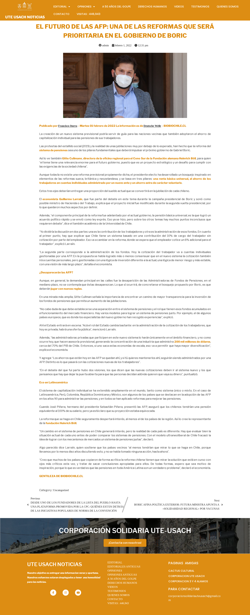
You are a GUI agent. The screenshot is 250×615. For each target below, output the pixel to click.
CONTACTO (115, 599)
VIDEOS (112, 586)
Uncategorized (61, 490)
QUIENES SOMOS (118, 595)
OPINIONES (114, 570)
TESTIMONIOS (116, 591)
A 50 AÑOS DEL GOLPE (122, 578)
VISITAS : (118, 603)
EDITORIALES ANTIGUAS (123, 566)
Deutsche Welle (152, 125)
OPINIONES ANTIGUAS (122, 574)
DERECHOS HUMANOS (122, 582)
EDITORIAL (114, 562)
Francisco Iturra (67, 125)
